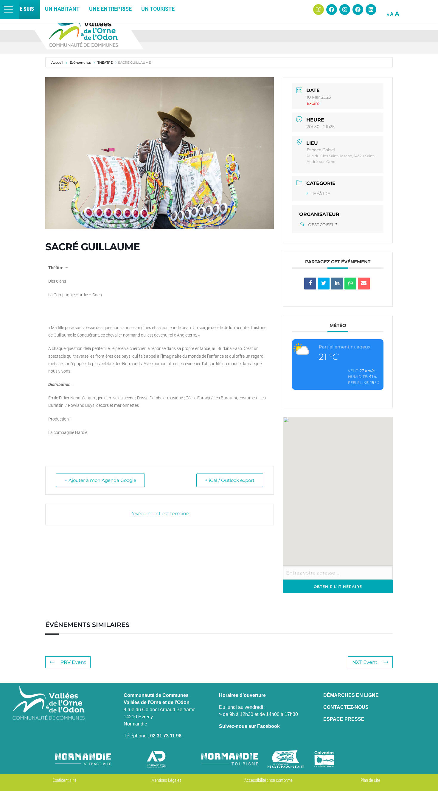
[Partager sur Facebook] (310, 283)
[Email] (364, 283)
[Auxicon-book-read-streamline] (318, 9)
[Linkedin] (371, 9)
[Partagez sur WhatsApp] (350, 283)
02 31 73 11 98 (165, 735)
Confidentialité (64, 780)
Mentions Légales (166, 780)
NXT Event (365, 662)
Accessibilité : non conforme (268, 780)
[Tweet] (324, 283)
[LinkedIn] (337, 283)
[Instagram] (344, 9)
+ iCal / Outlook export (229, 480)
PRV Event (73, 662)
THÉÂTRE (320, 193)
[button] (9, 9)
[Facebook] (331, 9)
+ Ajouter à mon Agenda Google (100, 480)
